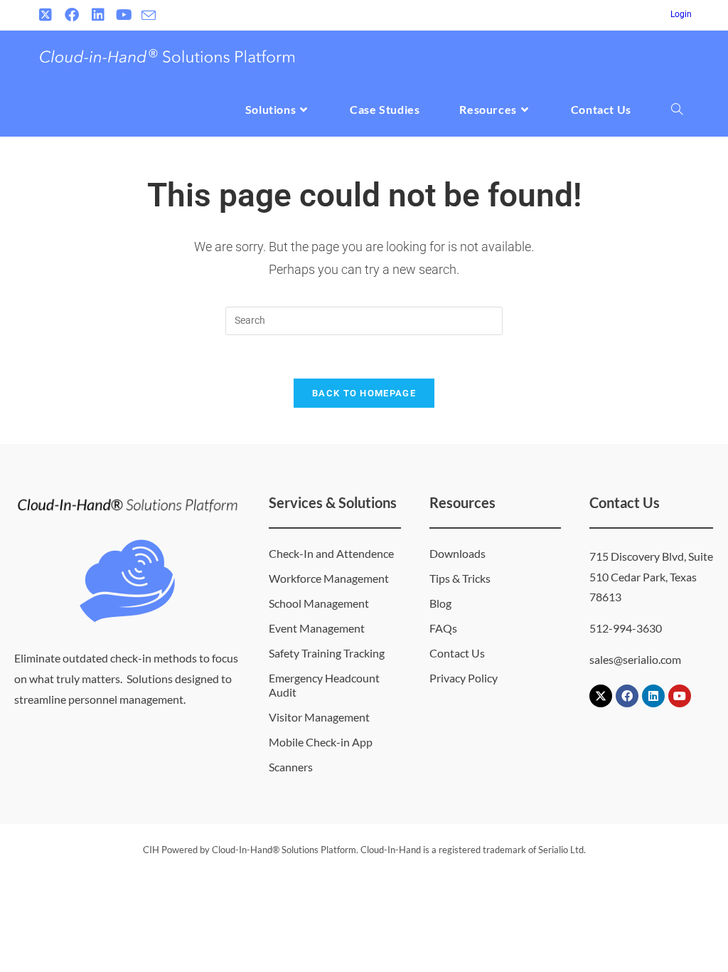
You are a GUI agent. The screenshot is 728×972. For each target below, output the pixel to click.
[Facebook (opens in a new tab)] (71, 15)
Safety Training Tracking (327, 653)
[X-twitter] (600, 696)
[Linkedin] (653, 696)
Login (681, 14)
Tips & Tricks (460, 578)
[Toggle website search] (676, 109)
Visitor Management (319, 717)
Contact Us (457, 653)
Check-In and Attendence (331, 553)
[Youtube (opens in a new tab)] (124, 15)
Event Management (317, 628)
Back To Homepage (364, 393)
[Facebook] (627, 696)
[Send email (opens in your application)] (148, 15)
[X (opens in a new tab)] (47, 15)
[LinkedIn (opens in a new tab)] (98, 15)
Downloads (457, 553)
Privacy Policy (463, 678)
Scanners (291, 766)
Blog (440, 603)
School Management (319, 603)
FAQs (443, 628)
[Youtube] (679, 696)
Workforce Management (329, 578)
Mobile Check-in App (321, 742)
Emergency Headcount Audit (324, 685)
